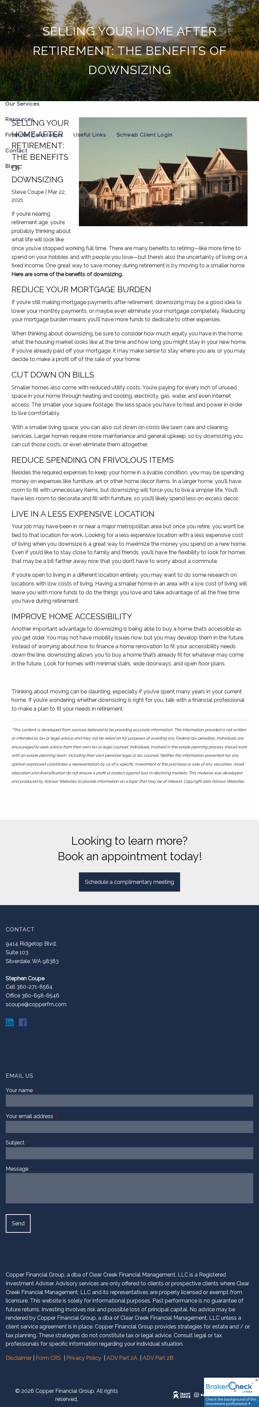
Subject (41, 1142)
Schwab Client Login (145, 135)
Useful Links (90, 135)
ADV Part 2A (122, 1358)
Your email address (55, 1116)
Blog (11, 166)
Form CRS (48, 1358)
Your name (45, 1090)
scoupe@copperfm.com (36, 1004)
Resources (19, 119)
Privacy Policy (83, 1358)
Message (43, 1169)
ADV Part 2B (158, 1358)
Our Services (22, 104)
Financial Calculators (34, 135)
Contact (16, 151)
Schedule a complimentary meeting (129, 882)
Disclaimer (19, 1358)
